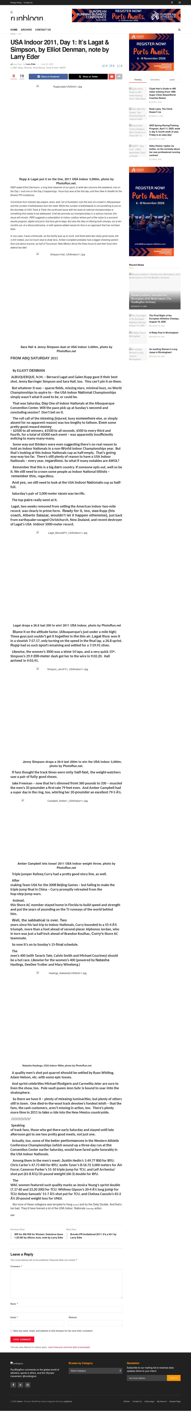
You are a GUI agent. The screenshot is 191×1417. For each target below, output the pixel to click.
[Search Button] (179, 29)
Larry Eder (31, 64)
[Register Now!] (126, 15)
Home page (149, 1401)
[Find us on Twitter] (176, 2)
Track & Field (52, 67)
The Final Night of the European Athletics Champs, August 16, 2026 (164, 318)
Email (14, 1317)
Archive (26, 29)
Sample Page (175, 1401)
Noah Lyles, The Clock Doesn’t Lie (160, 110)
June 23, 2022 (47, 64)
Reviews (28, 67)
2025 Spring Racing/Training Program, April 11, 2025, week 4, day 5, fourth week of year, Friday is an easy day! (164, 130)
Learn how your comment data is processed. (69, 1347)
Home (14, 29)
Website (73, 1317)
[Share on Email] (111, 76)
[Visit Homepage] (27, 15)
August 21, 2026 (140, 306)
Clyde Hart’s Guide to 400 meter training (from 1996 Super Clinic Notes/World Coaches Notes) (162, 93)
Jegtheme (68, 1401)
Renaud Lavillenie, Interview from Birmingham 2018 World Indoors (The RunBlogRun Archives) (151, 298)
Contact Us (28, 2)
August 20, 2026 (158, 325)
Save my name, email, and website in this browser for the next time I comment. (53, 1330)
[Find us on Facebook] (171, 2)
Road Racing (39, 67)
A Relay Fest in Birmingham (163, 332)
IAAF (20, 33)
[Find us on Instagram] (180, 2)
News (20, 67)
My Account (162, 1401)
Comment (16, 1266)
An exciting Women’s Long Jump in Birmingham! (163, 350)
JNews (19, 1401)
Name (14, 1303)
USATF (62, 67)
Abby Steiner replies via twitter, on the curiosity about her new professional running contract (164, 150)
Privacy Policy (16, 2)
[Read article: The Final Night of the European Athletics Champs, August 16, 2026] (138, 320)
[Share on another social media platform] (119, 76)
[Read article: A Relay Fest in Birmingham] (138, 337)
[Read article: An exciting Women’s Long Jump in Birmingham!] (138, 354)
